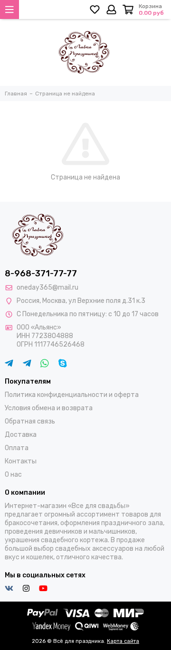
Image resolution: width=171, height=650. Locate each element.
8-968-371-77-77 (41, 273)
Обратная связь (30, 421)
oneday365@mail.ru (47, 287)
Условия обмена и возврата (49, 408)
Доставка (21, 435)
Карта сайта (123, 641)
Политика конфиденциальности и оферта (72, 395)
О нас (13, 475)
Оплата (16, 448)
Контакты (21, 461)
